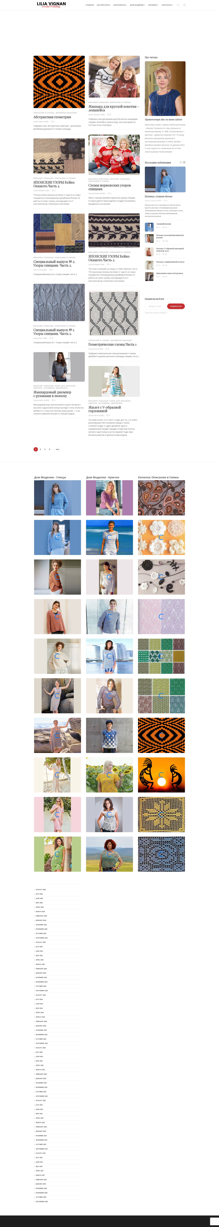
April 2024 (39, 1012)
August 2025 (41, 942)
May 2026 (39, 903)
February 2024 (41, 1021)
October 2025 (41, 933)
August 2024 (41, 995)
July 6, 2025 (43, 270)
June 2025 (39, 951)
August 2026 (41, 889)
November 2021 (41, 1140)
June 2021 (39, 1162)
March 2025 (40, 964)
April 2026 (39, 907)
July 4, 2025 (43, 338)
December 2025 (41, 925)
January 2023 (41, 1078)
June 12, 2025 (98, 349)
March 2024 (40, 1017)
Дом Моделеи (137, 5)
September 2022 (42, 1096)
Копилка (152, 5)
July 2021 (39, 1157)
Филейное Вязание (66, 113)
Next (58, 449)
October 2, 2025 (99, 264)
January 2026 (41, 920)
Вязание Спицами (98, 102)
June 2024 (39, 1004)
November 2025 (41, 929)
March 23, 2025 (44, 400)
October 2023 (41, 1039)
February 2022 (41, 1127)
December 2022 (41, 1083)
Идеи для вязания (65, 386)
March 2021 (40, 1175)
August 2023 (41, 1048)
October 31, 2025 (99, 115)
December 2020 (41, 1188)
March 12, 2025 (99, 415)
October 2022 (41, 1092)
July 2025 (39, 947)
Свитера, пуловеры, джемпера (50, 388)
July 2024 (39, 999)
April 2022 (39, 1118)
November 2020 (41, 1193)
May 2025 (39, 955)
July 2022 (39, 1105)
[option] (165, 224)
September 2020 (42, 1201)
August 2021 (41, 1153)
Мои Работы (119, 5)
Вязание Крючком (98, 179)
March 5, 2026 (43, 121)
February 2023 (41, 1074)
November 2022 (41, 1087)
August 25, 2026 (155, 201)
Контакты (166, 5)
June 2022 (39, 1109)
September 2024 (42, 991)
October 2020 (41, 1197)
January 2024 (41, 1026)
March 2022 (40, 1122)
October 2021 (41, 1144)
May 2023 (39, 1061)
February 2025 (41, 969)
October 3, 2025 (44, 190)
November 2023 (41, 1034)
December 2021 (41, 1136)
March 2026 (40, 911)
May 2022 (39, 1114)
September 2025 (42, 938)
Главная (90, 5)
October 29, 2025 (99, 193)
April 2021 (39, 1171)
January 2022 (41, 1131)
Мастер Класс (103, 5)
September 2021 (42, 1149)
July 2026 (39, 894)
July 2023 (39, 1052)
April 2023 (39, 1065)
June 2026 (39, 898)
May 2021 (39, 1166)
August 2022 (41, 1100)
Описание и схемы (43, 113)
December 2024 (41, 977)
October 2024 (41, 986)
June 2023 (39, 1056)
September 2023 (42, 1043)
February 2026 (41, 916)
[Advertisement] (109, 29)
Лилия (35, 121)
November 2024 (41, 982)
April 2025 (39, 960)
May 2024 (39, 1008)
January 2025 (41, 973)
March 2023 (40, 1070)
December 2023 (41, 1030)
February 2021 (41, 1180)
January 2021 (41, 1184)
